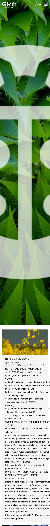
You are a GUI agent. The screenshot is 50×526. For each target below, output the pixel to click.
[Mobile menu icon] (45, 4)
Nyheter (8, 363)
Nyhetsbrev (16, 363)
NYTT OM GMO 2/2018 (17, 358)
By (19, 365)
